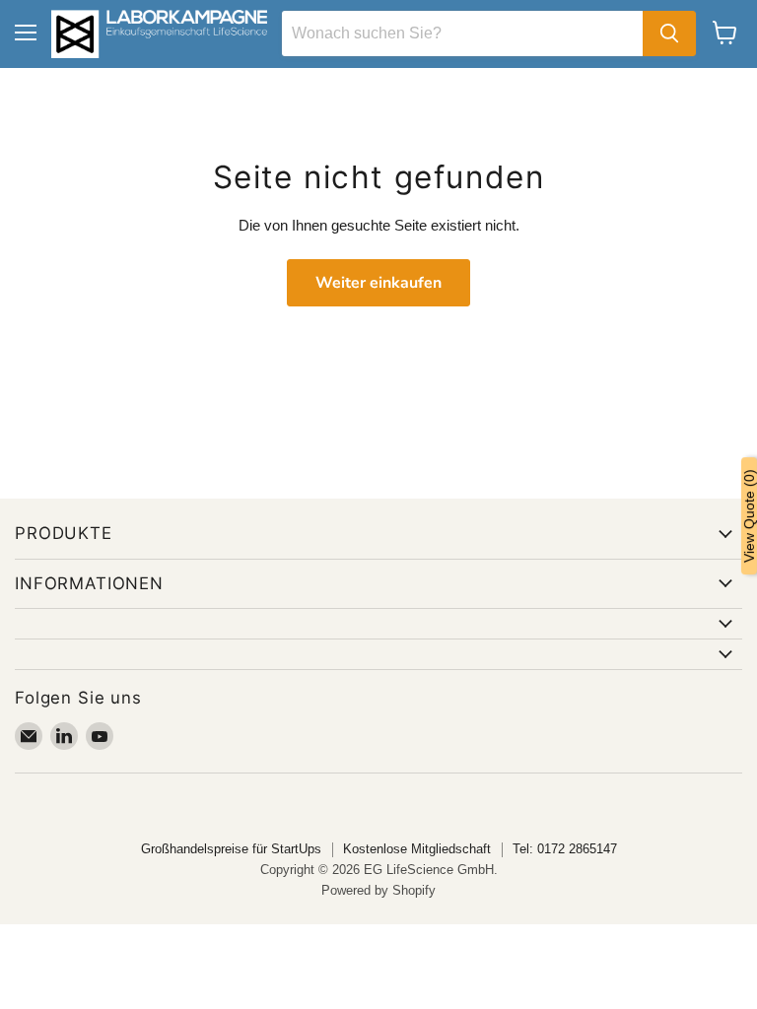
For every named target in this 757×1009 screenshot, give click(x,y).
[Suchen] (669, 33)
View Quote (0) (749, 516)
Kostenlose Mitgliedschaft (417, 848)
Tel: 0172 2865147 (565, 848)
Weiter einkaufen (378, 283)
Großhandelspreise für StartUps (231, 848)
